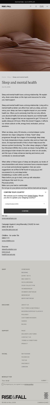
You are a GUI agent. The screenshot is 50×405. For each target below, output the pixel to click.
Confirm (25, 211)
